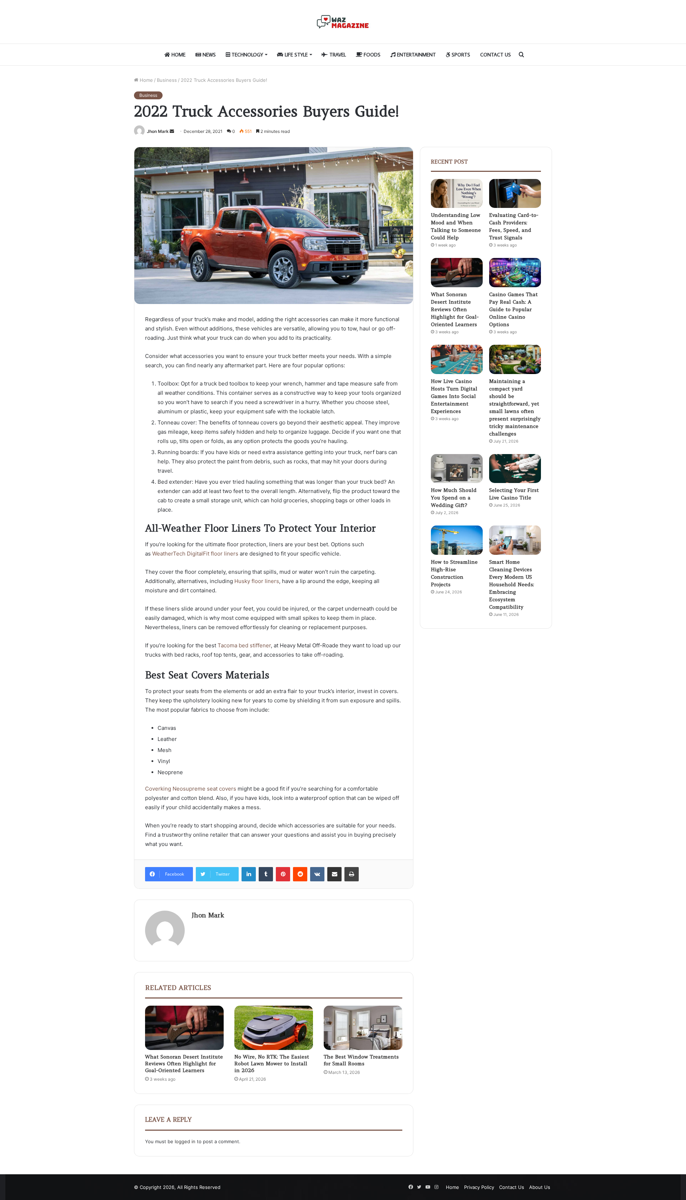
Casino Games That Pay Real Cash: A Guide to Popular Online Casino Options (513, 309)
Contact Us (495, 54)
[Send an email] (172, 131)
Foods (371, 54)
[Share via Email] (334, 874)
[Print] (351, 874)
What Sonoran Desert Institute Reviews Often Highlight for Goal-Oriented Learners (184, 1064)
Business (167, 80)
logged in (185, 1141)
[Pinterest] (283, 874)
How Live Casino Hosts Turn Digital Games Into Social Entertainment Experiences (454, 396)
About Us (539, 1187)
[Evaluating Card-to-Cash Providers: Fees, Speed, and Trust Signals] (515, 193)
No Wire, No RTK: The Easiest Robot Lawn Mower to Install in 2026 (271, 1064)
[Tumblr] (266, 874)
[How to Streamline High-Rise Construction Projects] (457, 540)
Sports (460, 54)
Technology (246, 54)
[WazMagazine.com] (343, 21)
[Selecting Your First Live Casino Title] (515, 468)
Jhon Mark (158, 131)
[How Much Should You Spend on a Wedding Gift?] (457, 468)
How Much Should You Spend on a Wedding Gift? (454, 497)
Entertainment (416, 54)
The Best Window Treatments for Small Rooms (361, 1060)
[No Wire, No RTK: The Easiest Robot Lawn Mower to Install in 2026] (273, 1028)
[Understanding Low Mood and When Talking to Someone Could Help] (457, 193)
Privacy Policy (479, 1187)
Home (177, 54)
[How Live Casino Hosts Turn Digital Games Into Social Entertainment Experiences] (457, 359)
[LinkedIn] (249, 874)
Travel (337, 54)
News (208, 54)
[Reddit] (300, 874)
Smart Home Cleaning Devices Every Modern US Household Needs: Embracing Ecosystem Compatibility (511, 584)
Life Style (295, 54)
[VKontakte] (317, 874)
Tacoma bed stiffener (244, 645)
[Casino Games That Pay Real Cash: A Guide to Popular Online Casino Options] (515, 272)
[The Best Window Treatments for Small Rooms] (363, 1028)
